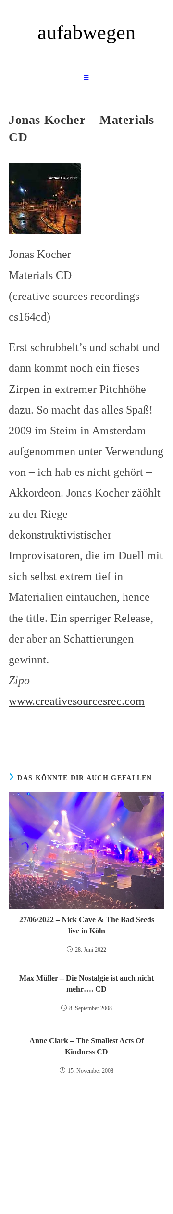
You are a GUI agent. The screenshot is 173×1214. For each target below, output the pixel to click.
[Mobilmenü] (86, 77)
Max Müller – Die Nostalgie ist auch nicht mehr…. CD (86, 983)
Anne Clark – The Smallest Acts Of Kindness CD (86, 1046)
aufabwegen (86, 32)
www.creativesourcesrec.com (77, 701)
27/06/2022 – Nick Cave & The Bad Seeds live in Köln (86, 925)
